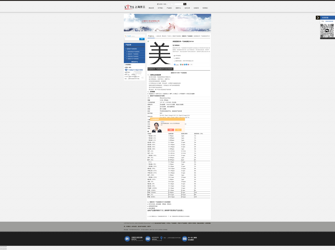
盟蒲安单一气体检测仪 (133, 54)
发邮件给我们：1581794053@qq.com (184, 60)
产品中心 (169, 36)
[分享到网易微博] (188, 64)
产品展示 (169, 8)
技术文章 (187, 8)
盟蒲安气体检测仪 (132, 49)
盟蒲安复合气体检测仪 (133, 56)
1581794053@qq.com (134, 76)
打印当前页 (178, 55)
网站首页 (151, 8)
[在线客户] (318, 18)
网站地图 (126, 229)
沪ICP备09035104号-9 (134, 229)
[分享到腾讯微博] (184, 64)
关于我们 (160, 8)
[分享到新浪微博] (183, 64)
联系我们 (205, 8)
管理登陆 (165, 229)
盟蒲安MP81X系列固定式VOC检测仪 (181, 216)
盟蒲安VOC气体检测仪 (133, 58)
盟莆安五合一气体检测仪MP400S (159, 216)
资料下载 (152, 229)
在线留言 (196, 8)
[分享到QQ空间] (181, 64)
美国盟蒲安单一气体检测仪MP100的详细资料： (160, 69)
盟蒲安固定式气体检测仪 (133, 51)
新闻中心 (178, 8)
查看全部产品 (134, 61)
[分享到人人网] (186, 64)
